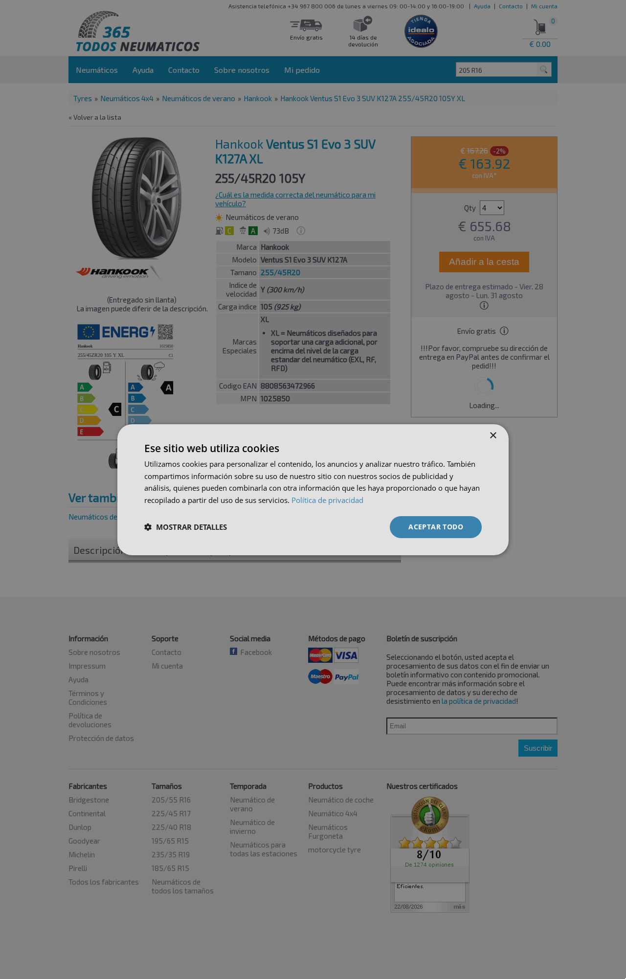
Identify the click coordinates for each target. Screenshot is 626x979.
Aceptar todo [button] (435, 526)
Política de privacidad (327, 500)
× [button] (492, 435)
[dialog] (313, 489)
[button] (185, 527)
